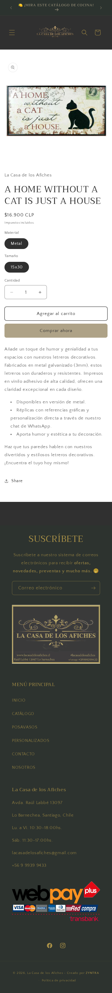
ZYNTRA (92, 973)
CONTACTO (23, 754)
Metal (16, 243)
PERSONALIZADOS (30, 740)
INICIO (19, 700)
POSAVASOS (24, 727)
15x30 (17, 267)
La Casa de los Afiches (45, 973)
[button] (12, 32)
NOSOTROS (24, 767)
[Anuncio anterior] (11, 7)
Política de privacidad (59, 980)
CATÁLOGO (23, 713)
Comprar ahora (56, 330)
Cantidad (12, 280)
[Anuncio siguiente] (101, 7)
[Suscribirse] (93, 588)
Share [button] (17, 481)
